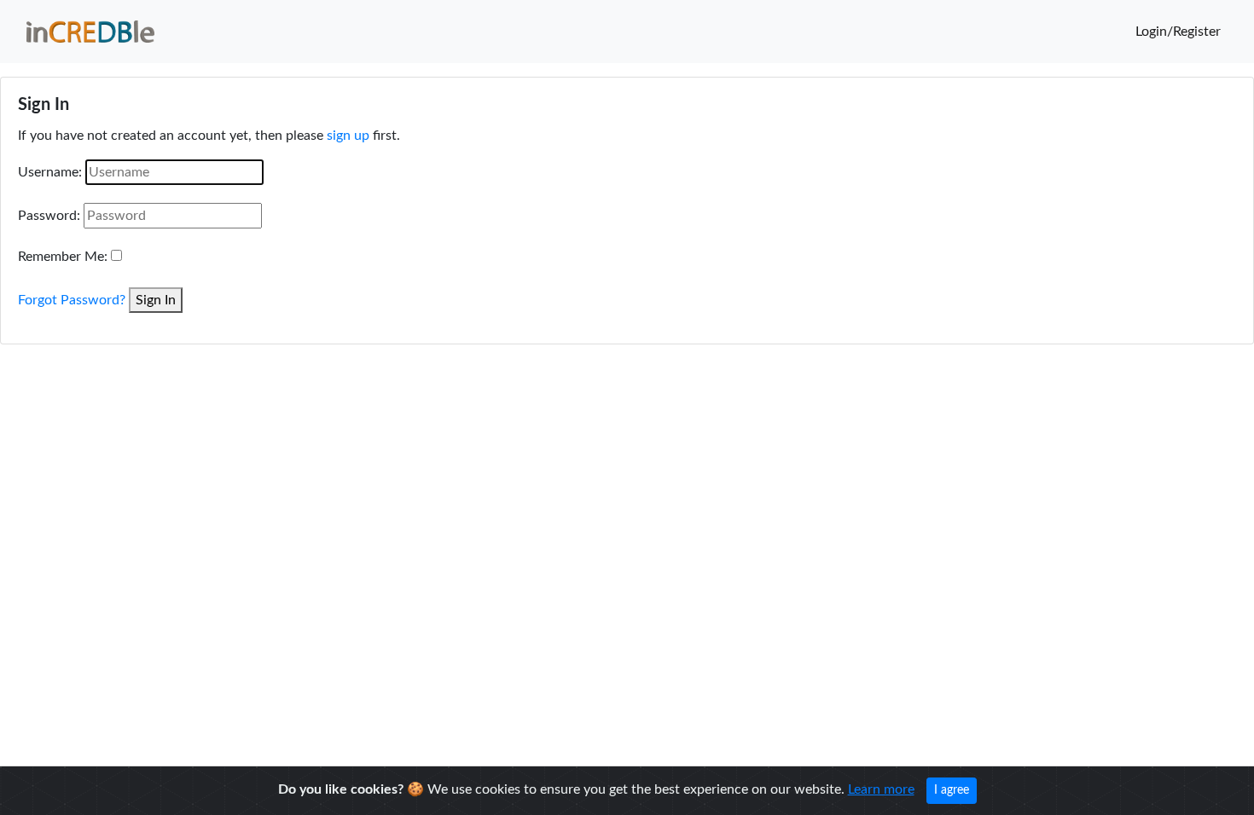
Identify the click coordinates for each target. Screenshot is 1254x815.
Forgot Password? (71, 300)
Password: (49, 216)
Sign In (156, 300)
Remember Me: (62, 256)
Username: (50, 172)
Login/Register (1178, 31)
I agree (951, 790)
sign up (348, 135)
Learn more (881, 789)
